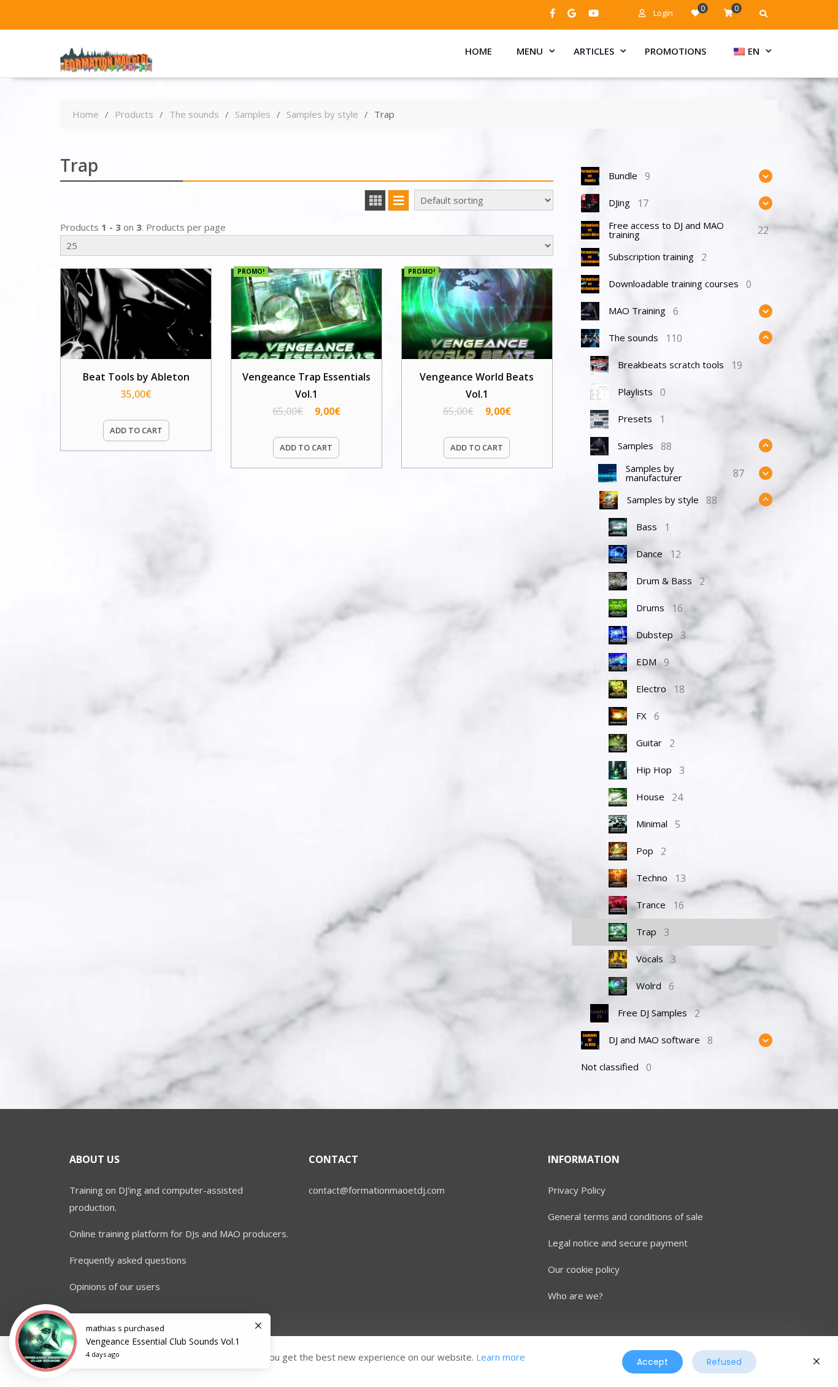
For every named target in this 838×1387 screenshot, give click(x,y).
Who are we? (575, 1295)
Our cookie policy (584, 1269)
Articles (594, 51)
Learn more (500, 1357)
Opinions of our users (114, 1286)
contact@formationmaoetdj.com (377, 1190)
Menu (530, 51)
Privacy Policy (576, 1190)
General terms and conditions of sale (625, 1216)
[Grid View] (375, 200)
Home (478, 51)
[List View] (398, 200)
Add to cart (136, 430)
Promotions (675, 51)
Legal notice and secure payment (618, 1243)
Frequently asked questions (127, 1260)
